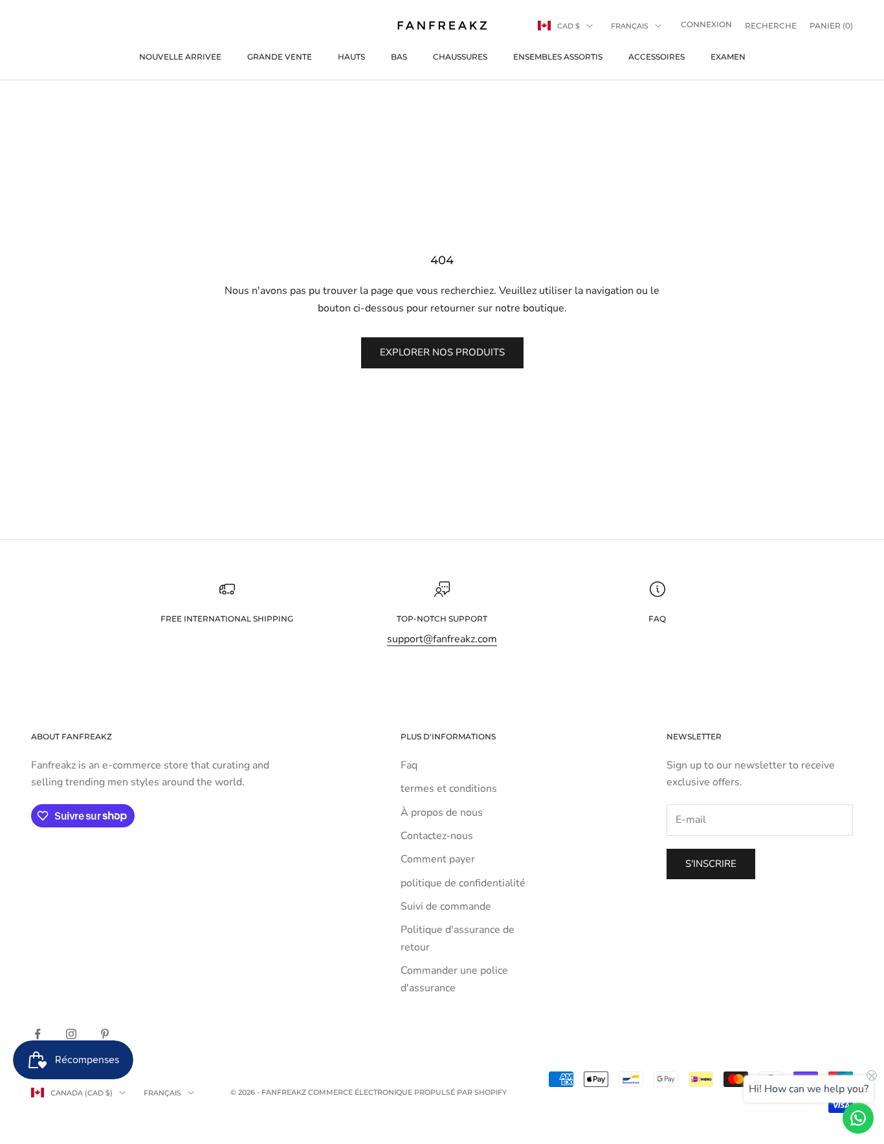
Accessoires (656, 57)
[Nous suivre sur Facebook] (37, 1033)
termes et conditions (449, 788)
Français (629, 25)
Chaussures (460, 57)
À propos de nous (442, 812)
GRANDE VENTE (279, 57)
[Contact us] (858, 1118)
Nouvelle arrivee (180, 57)
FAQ (657, 618)
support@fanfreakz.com (442, 639)
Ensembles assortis (557, 57)
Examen (728, 57)
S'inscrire (710, 863)
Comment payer (438, 859)
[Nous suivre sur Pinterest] (104, 1033)
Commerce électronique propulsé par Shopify (407, 1092)
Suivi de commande (446, 906)
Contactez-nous (437, 836)
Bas (399, 57)
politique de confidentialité (463, 883)
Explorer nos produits (442, 352)
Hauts (351, 57)
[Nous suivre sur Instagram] (71, 1033)
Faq (409, 765)
